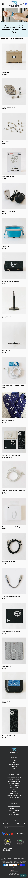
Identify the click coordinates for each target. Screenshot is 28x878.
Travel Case (5, 72)
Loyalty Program (14, 785)
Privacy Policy (14, 793)
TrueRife (16, 873)
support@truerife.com (14, 806)
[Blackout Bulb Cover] (14, 405)
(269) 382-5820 (14, 808)
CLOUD (14, 760)
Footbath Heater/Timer (9, 211)
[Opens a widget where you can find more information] (23, 875)
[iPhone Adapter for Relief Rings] (14, 511)
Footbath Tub (6, 246)
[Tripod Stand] (14, 335)
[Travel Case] (14, 57)
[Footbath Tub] (14, 231)
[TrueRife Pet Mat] (14, 651)
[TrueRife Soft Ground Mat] (14, 720)
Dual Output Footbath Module (10, 281)
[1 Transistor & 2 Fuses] (14, 91)
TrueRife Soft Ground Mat (9, 736)
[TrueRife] (14, 4)
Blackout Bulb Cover (8, 420)
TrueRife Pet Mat (7, 666)
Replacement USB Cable (9, 562)
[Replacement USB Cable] (14, 546)
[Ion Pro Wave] (14, 685)
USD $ (13, 870)
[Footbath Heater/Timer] (14, 196)
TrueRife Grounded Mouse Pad (11, 631)
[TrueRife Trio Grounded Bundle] (14, 440)
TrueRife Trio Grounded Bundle (11, 455)
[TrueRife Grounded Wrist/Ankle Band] (14, 370)
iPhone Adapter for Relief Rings (11, 527)
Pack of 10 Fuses (7, 142)
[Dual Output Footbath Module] (14, 265)
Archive (14, 791)
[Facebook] (14, 867)
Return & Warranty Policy (14, 777)
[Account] (21, 4)
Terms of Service (14, 797)
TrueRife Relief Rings (8, 176)
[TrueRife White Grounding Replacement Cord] (14, 474)
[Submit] (22, 827)
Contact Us (14, 768)
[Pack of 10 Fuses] (14, 126)
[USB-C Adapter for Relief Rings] (14, 581)
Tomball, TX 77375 (14, 815)
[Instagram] (13, 867)
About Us (14, 766)
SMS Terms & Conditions (14, 795)
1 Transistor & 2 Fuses (8, 107)
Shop (14, 762)
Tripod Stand (6, 351)
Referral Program (14, 764)
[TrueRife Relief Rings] (14, 161)
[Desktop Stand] (14, 300)
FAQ (14, 789)
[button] (23, 4)
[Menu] (2, 4)
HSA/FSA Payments (14, 783)
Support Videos (14, 787)
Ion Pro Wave (6, 701)
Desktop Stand (6, 316)
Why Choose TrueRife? (14, 781)
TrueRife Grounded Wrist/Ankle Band (13, 385)
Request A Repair (14, 779)
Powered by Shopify (14, 874)
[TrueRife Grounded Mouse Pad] (14, 616)
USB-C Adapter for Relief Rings (11, 596)
